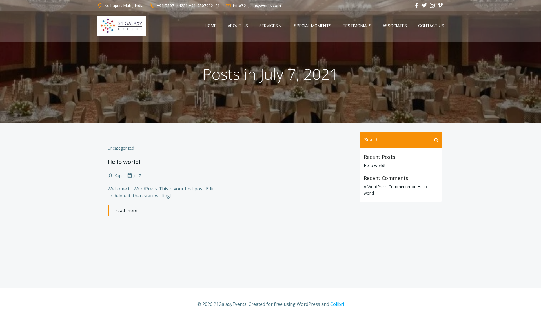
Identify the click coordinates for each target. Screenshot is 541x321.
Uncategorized (121, 148)
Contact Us (431, 26)
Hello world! (374, 165)
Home (210, 26)
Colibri (337, 304)
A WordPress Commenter (387, 186)
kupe (119, 175)
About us (238, 26)
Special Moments (312, 26)
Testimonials (357, 26)
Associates (395, 26)
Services (268, 26)
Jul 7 (137, 175)
